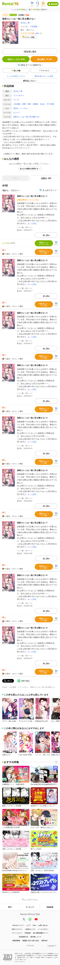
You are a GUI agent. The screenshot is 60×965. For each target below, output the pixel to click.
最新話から (15, 190)
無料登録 (54, 4)
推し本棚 (17, 70)
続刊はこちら (29, 80)
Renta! (4, 687)
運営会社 (44, 940)
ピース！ (17, 112)
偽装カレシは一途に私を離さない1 (32, 195)
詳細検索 (50, 907)
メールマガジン (43, 929)
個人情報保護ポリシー (40, 933)
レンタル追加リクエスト (16, 76)
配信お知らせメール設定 (44, 76)
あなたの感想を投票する (29, 168)
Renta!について (18, 925)
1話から (5, 190)
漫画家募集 (16, 940)
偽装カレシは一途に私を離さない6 (32, 470)
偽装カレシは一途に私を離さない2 (32, 260)
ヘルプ (28, 925)
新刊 (10, 907)
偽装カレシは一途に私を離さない (26, 116)
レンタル (24, 108)
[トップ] (7, 3)
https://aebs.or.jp (20, 961)
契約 (29, 104)
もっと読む (32, 223)
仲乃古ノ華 (25, 22)
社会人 (42, 104)
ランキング (30, 907)
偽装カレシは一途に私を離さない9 (32, 627)
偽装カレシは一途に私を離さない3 (32, 312)
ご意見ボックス (30, 929)
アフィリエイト (17, 933)
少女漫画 (33, 26)
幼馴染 (35, 104)
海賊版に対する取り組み (30, 940)
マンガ (16, 99)
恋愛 (24, 104)
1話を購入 (44, 59)
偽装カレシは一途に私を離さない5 (32, 417)
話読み (16, 108)
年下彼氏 (50, 104)
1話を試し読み (30, 51)
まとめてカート (49, 190)
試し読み (46, 235)
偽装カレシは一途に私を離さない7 (32, 522)
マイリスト (45, 70)
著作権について (35, 937)
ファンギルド (18, 95)
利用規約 (28, 933)
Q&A (34, 925)
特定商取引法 (23, 937)
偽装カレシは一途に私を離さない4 (32, 365)
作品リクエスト (17, 929)
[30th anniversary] (16, 3)
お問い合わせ (43, 925)
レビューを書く (30, 37)
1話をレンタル (16, 59)
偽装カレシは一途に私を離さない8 (32, 575)
